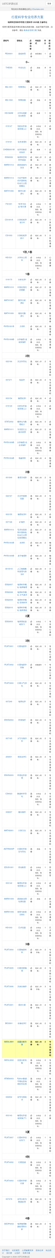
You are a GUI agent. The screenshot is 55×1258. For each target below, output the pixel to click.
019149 (9, 405)
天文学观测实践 (22, 497)
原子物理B (22, 555)
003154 (9, 398)
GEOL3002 (9, 1060)
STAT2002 (9, 421)
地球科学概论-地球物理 (22, 585)
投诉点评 (39, 1250)
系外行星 (22, 1004)
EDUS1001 (9, 867)
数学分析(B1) (22, 192)
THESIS (9, 67)
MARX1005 (9, 898)
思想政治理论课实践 (22, 900)
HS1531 (8, 257)
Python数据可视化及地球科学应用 (22, 1081)
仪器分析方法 (22, 1043)
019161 (9, 141)
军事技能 (22, 100)
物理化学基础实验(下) (22, 1116)
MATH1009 (9, 313)
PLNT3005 (8, 968)
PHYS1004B (9, 458)
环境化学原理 (22, 776)
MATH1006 (9, 190)
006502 (9, 1097)
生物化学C (22, 1023)
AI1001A (9, 568)
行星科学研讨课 (22, 1182)
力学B (22, 326)
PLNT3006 (8, 986)
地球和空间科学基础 (22, 158)
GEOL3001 (9, 1041)
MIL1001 (9, 87)
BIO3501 (9, 1023)
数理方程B (22, 477)
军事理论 (22, 87)
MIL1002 (9, 100)
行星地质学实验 (22, 666)
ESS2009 (9, 599)
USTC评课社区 (10, 3)
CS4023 (8, 793)
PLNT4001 (8, 1004)
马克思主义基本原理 (22, 430)
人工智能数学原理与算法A (22, 571)
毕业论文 (22, 67)
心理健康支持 (27, 1250)
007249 (9, 701)
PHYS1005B (9, 555)
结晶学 (22, 379)
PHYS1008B (9, 339)
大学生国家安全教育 (22, 114)
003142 (9, 883)
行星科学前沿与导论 (22, 850)
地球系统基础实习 (22, 622)
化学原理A (22, 141)
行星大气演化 (22, 684)
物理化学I (22, 398)
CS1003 (8, 235)
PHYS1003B (9, 542)
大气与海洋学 (22, 739)
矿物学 (22, 522)
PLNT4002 (8, 1162)
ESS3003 (9, 621)
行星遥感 (22, 1162)
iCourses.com (38, 9)
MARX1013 (9, 529)
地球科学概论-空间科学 (22, 601)
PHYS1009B (9, 442)
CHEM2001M (9, 149)
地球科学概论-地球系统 (22, 608)
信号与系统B (22, 1098)
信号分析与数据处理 (22, 1200)
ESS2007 (9, 584)
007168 (9, 522)
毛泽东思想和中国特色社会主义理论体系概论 (22, 533)
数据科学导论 (22, 795)
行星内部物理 (22, 969)
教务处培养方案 (30, 30)
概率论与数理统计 (22, 423)
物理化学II (22, 514)
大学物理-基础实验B (22, 340)
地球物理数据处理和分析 (22, 1226)
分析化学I (22, 279)
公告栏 (17, 1253)
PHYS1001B (9, 326)
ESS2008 (9, 592)
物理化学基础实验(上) (22, 884)
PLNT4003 (8, 1180)
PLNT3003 (8, 683)
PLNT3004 (8, 949)
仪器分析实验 (22, 1061)
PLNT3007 (8, 1137)
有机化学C (22, 756)
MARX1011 (9, 429)
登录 (49, 3)
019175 (9, 279)
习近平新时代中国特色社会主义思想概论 (22, 181)
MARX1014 (9, 177)
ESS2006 (9, 157)
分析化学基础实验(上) (22, 407)
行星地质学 (22, 646)
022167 (9, 495)
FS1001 (9, 204)
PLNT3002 (8, 664)
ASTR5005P (9, 848)
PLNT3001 (8, 646)
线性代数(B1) (22, 314)
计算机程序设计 (22, 236)
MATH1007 (9, 300)
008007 (9, 812)
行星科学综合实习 (22, 1138)
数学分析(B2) (22, 301)
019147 (9, 126)
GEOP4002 (9, 1223)
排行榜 (9, 1253)
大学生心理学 (22, 258)
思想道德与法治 (22, 166)
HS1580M (9, 113)
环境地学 (22, 719)
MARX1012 (9, 164)
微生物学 (22, 812)
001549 (9, 477)
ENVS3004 (8, 719)
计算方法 (22, 830)
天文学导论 (22, 361)
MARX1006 (9, 911)
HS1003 (8, 927)
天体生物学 (22, 986)
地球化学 (22, 701)
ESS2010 (9, 607)
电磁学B (22, 458)
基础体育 (22, 53)
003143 (9, 1115)
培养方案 (26, 1253)
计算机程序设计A (22, 221)
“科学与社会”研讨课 (22, 205)
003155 (9, 514)
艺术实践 (22, 927)
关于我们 (5, 1250)
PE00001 (9, 53)
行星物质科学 (22, 951)
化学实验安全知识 (22, 150)
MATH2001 (9, 830)
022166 (9, 361)
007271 (9, 379)
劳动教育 (22, 867)
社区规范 (15, 1250)
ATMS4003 (9, 1078)
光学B (22, 542)
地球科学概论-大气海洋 (22, 593)
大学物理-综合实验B (22, 443)
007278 (9, 1199)
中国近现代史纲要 (22, 288)
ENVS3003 (8, 775)
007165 (9, 738)
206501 (9, 756)
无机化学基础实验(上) (22, 127)
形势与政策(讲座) (22, 913)
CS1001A (9, 219)
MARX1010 (9, 287)
